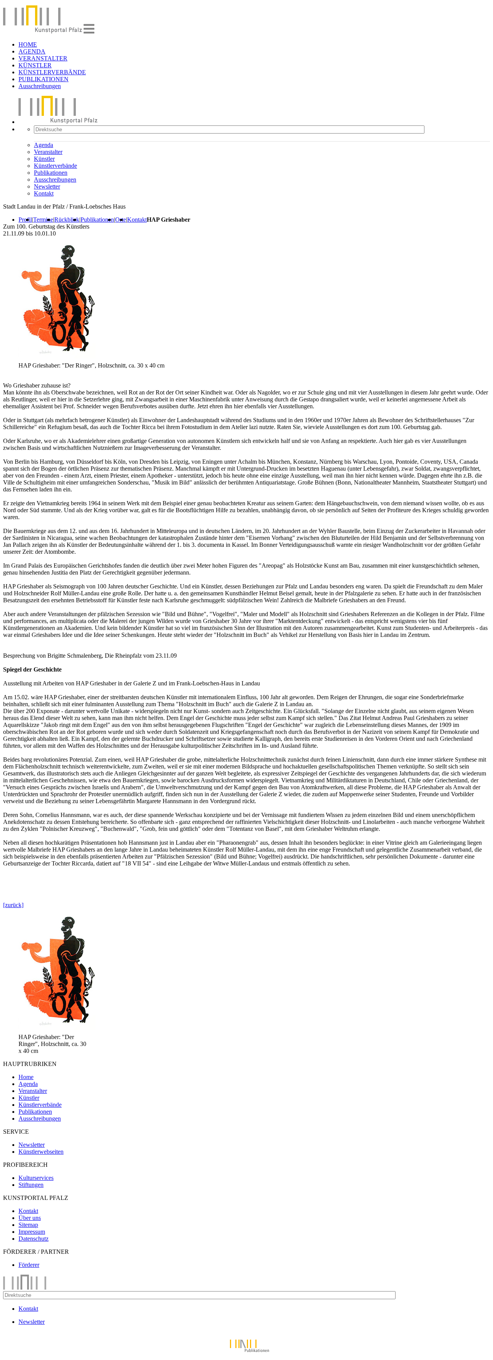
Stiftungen (31, 1184)
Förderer (28, 1264)
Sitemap (28, 1224)
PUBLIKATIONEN (43, 79)
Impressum (31, 1231)
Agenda (43, 145)
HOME (27, 44)
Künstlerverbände (55, 165)
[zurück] (13, 905)
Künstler (44, 158)
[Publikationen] (246, 1353)
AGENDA (31, 51)
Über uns (29, 1218)
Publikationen (50, 172)
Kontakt (44, 193)
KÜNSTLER (35, 65)
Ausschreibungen (39, 86)
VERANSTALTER (42, 58)
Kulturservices (36, 1178)
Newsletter (47, 186)
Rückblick (66, 219)
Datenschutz (33, 1238)
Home (26, 1077)
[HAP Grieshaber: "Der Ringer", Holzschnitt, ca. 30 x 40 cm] (57, 1030)
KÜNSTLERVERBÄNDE (52, 72)
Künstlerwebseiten (41, 1151)
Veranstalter (48, 152)
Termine (43, 219)
